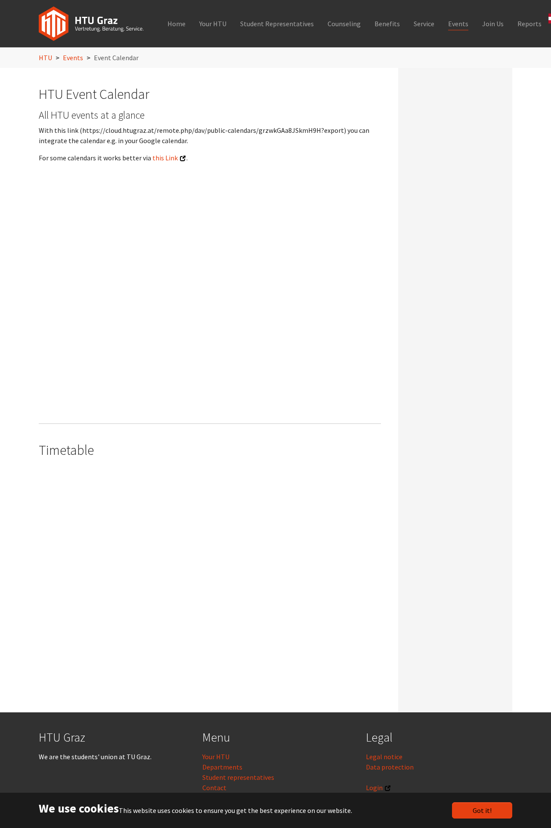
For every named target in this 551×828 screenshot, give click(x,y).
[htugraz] (91, 23)
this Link (165, 157)
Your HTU (215, 756)
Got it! (482, 810)
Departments (222, 767)
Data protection (390, 767)
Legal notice (384, 756)
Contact (214, 787)
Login (374, 787)
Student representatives (238, 777)
